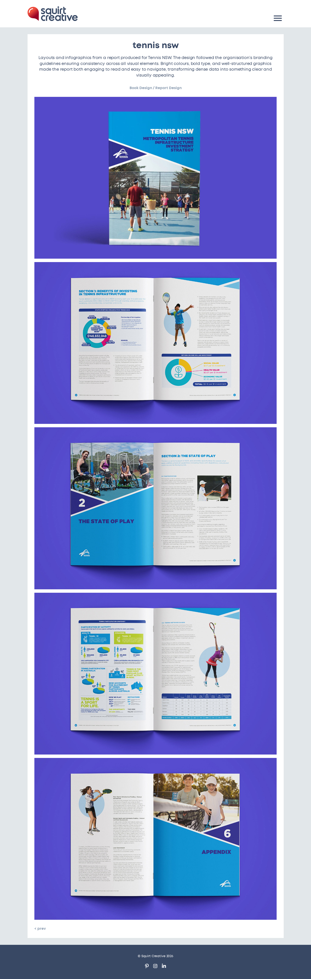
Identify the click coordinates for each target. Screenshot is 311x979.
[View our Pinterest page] (146, 967)
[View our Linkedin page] (164, 967)
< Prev (40, 928)
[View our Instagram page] (155, 967)
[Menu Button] (278, 18)
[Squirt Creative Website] (53, 13)
